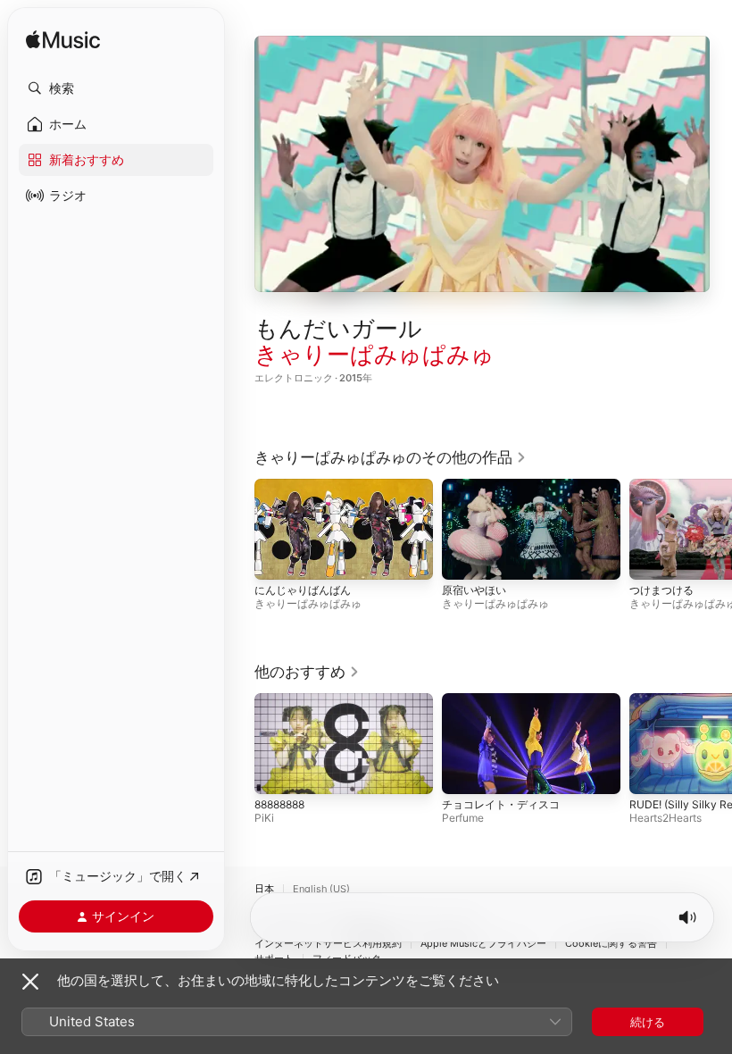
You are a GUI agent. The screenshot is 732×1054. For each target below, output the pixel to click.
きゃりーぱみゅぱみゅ (374, 354)
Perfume (463, 817)
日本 (264, 889)
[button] (116, 88)
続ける (647, 1022)
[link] (390, 457)
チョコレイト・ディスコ (501, 804)
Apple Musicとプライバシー (483, 944)
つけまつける (661, 589)
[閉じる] (30, 982)
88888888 (279, 804)
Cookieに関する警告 (611, 944)
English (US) (321, 889)
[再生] (482, 163)
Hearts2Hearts (665, 817)
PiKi (264, 817)
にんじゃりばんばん (302, 589)
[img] (63, 40)
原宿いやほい (474, 589)
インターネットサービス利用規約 (328, 944)
